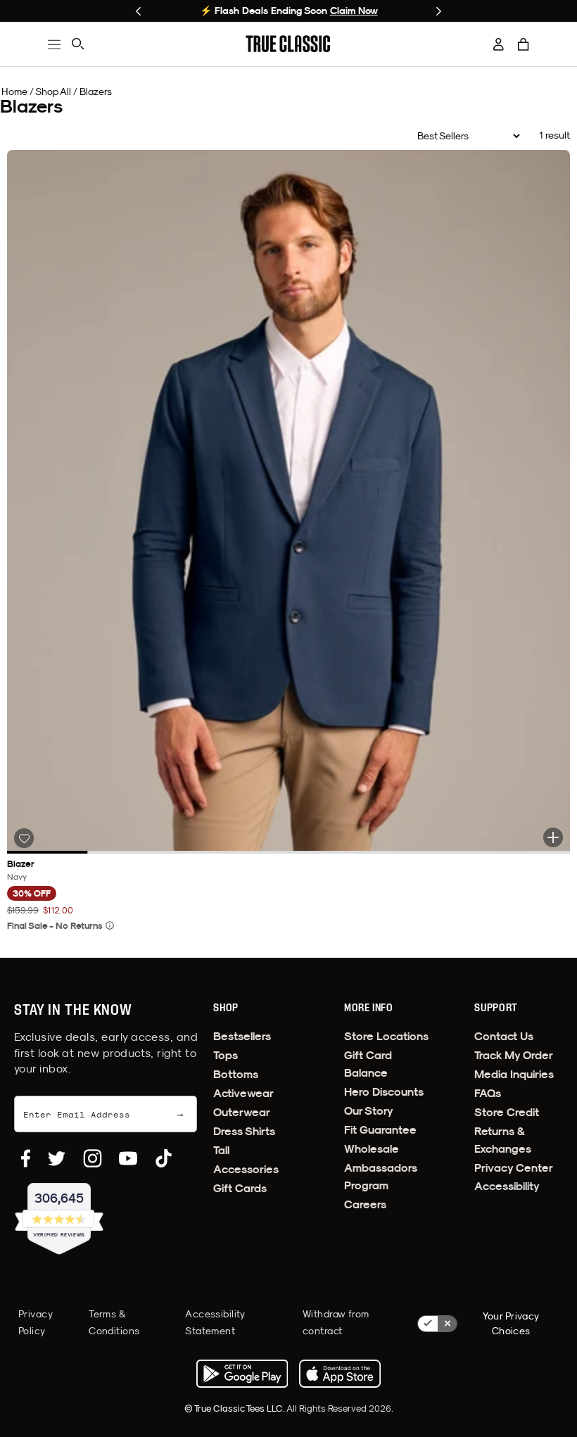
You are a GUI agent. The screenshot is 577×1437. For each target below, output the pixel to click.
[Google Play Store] (242, 1374)
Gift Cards (240, 1188)
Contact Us (503, 1036)
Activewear (243, 1093)
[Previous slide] (138, 11)
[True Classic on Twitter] (56, 1158)
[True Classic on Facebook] (25, 1158)
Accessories (246, 1169)
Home (14, 91)
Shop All (53, 91)
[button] (523, 44)
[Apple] (340, 1374)
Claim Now (354, 10)
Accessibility (507, 1186)
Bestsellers (242, 1036)
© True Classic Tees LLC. (235, 1408)
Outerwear (241, 1112)
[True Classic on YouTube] (128, 1158)
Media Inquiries (514, 1074)
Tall (221, 1150)
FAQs (487, 1093)
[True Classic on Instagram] (92, 1158)
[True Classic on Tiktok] (163, 1158)
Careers (365, 1204)
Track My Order (513, 1055)
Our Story (368, 1110)
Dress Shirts (244, 1131)
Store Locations (386, 1036)
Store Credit (506, 1112)
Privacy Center (513, 1167)
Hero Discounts (384, 1091)
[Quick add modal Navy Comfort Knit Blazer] (553, 837)
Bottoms (235, 1074)
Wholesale (371, 1148)
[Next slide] (438, 11)
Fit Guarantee (380, 1129)
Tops (225, 1055)
